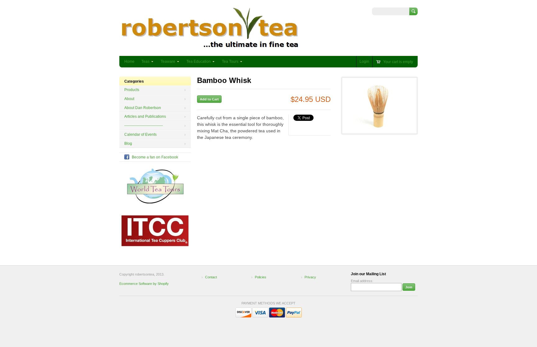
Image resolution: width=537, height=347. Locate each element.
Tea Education (198, 61)
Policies (260, 277)
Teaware (168, 61)
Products (131, 90)
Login (364, 61)
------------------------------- (143, 125)
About (129, 99)
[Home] (210, 47)
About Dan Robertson (142, 108)
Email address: (362, 281)
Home (129, 61)
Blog (128, 143)
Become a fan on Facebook (155, 157)
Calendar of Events (140, 134)
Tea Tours (230, 61)
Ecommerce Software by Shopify (144, 283)
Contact (211, 277)
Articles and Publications (145, 116)
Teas (145, 61)
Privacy (310, 277)
